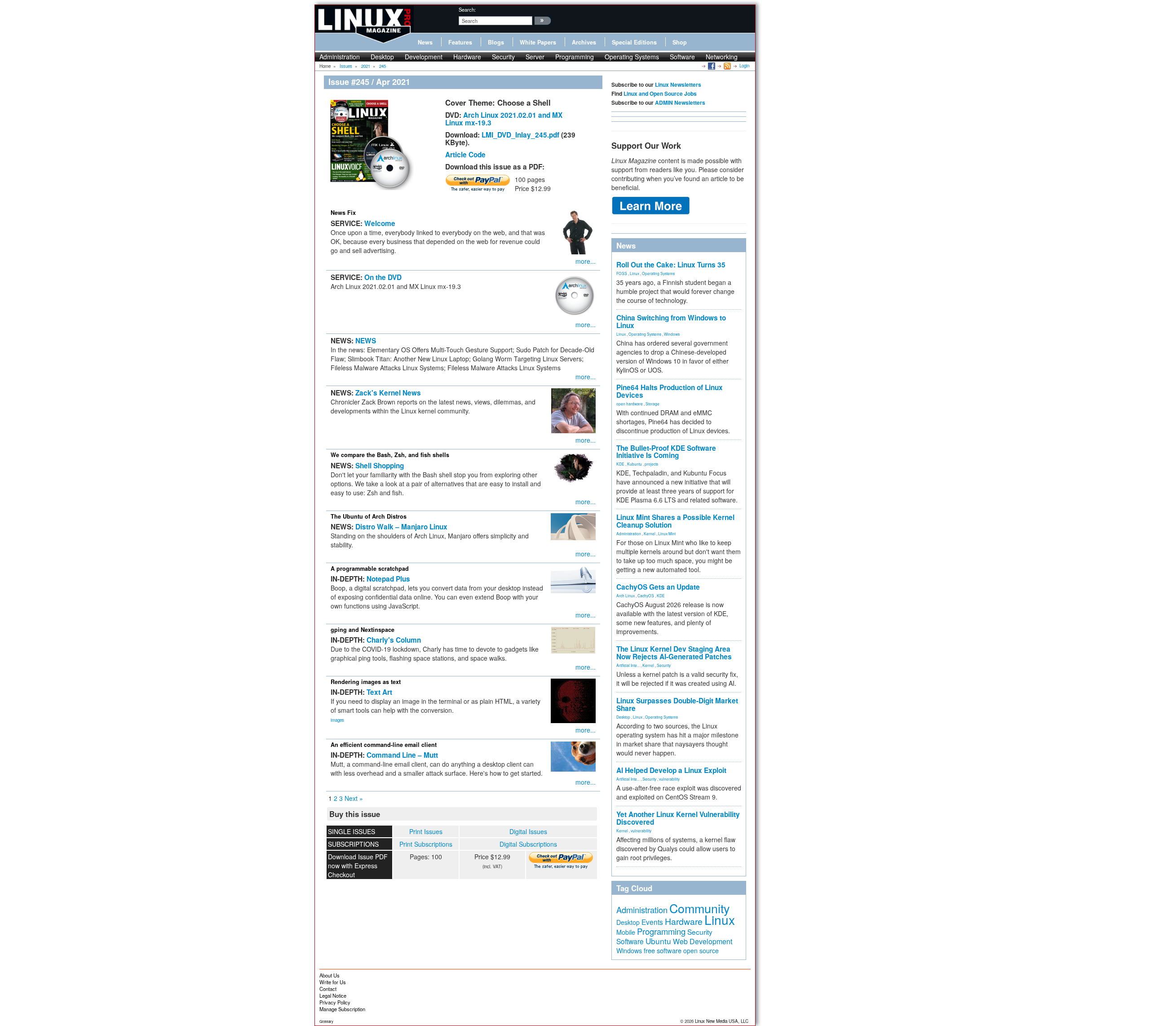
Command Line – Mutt (402, 755)
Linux (634, 273)
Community (699, 908)
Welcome (379, 223)
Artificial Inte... (628, 665)
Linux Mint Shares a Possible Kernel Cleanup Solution (675, 521)
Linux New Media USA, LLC (721, 1021)
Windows (672, 334)
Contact (327, 988)
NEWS (365, 341)
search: (467, 9)
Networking (722, 56)
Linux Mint (667, 533)
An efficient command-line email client (384, 745)
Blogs (496, 42)
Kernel (649, 533)
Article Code (465, 155)
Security (503, 56)
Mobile (625, 932)
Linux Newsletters (678, 84)
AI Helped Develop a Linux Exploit (671, 770)
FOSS (621, 273)
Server (535, 56)
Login (744, 65)
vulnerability (669, 779)
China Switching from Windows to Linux (671, 321)
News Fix (343, 213)
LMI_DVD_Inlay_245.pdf (520, 135)
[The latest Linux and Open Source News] (726, 65)
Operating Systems (632, 56)
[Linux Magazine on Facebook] (711, 65)
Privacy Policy (334, 1002)
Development (423, 56)
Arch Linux (625, 595)
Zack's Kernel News (388, 393)
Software (682, 56)
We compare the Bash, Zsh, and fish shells (390, 455)
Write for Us (332, 982)
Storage (652, 403)
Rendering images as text (366, 682)
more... (585, 261)
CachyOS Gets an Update (658, 587)
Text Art (379, 692)
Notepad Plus (388, 579)
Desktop (382, 56)
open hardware (629, 403)
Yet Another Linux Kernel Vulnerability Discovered (678, 818)
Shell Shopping (379, 466)
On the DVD (383, 277)
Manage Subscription (342, 1009)
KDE (620, 463)
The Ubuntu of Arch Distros (369, 516)
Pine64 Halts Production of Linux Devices (669, 391)
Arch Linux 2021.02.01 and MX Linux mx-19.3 (503, 119)
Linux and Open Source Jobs (660, 93)
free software (662, 950)
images (337, 720)
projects (651, 463)
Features (460, 42)
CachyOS (645, 595)
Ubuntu (658, 940)
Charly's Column (394, 640)
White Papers (538, 42)
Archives (584, 42)
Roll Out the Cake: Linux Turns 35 (670, 265)
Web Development (702, 941)
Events (652, 922)
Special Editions (634, 42)
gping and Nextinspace (362, 630)
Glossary (326, 1021)
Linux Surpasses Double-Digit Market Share (677, 704)
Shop (679, 42)
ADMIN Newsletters (680, 102)
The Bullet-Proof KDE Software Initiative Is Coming (666, 452)
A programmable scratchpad (370, 568)
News (425, 42)
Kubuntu (634, 463)
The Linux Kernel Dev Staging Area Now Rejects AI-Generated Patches (674, 653)
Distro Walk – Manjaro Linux (401, 527)
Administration (339, 56)
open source (701, 950)
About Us (329, 975)
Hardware (467, 56)
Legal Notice (332, 995)
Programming (574, 56)
